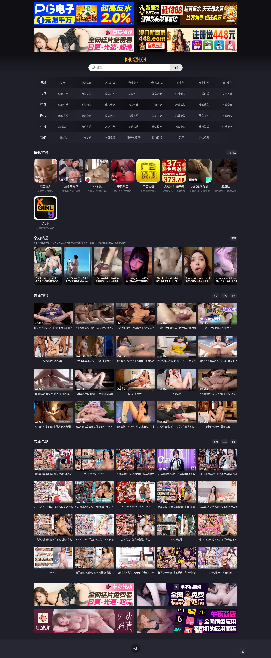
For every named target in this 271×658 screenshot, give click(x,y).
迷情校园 (157, 126)
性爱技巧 (227, 126)
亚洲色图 (87, 115)
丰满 (215, 441)
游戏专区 (133, 82)
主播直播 (204, 93)
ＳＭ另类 (227, 93)
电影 (43, 104)
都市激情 (63, 126)
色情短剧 (204, 137)
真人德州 (87, 82)
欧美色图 (110, 115)
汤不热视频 (133, 137)
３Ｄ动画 (133, 93)
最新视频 (41, 295)
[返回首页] (243, 651)
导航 (43, 137)
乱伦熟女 (204, 104)
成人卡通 (110, 104)
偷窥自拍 (63, 115)
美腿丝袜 (157, 115)
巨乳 (224, 295)
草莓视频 (110, 137)
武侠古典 (133, 126)
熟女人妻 (157, 93)
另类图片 (227, 115)
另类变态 (227, 104)
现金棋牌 (204, 82)
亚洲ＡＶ (63, 93)
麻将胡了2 (157, 82)
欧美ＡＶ (110, 93)
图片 (43, 115)
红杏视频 (157, 137)
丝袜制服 (180, 93)
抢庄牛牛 (227, 82)
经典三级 (180, 104)
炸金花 (180, 82)
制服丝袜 (157, 104)
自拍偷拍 (87, 93)
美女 (215, 295)
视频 (43, 93)
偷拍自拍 (87, 104)
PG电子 (63, 82)
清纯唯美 (180, 115)
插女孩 (63, 137)
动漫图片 (133, 115)
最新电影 (41, 441)
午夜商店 (87, 137)
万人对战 (110, 82)
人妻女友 (110, 126)
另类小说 (180, 126)
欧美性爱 (133, 104)
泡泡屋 (180, 137)
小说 (43, 126)
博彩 (43, 82)
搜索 (176, 67)
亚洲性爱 (63, 104)
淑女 (224, 441)
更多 (233, 295)
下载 (233, 238)
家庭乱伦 (87, 126)
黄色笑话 (204, 126)
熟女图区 (204, 115)
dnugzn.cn (135, 59)
